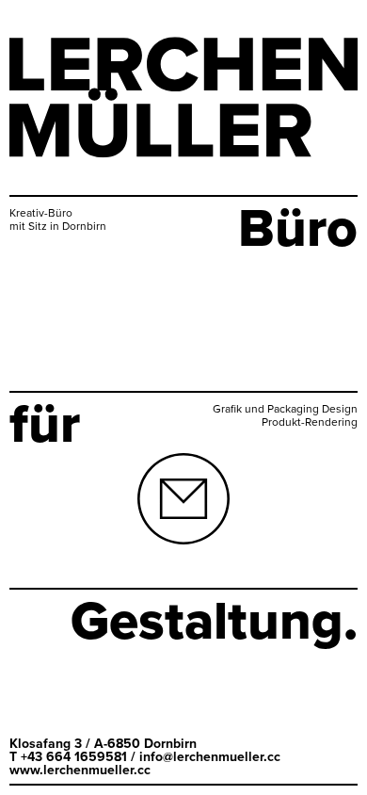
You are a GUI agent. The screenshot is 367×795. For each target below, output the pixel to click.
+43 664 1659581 (74, 756)
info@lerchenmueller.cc (209, 756)
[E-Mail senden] (183, 515)
